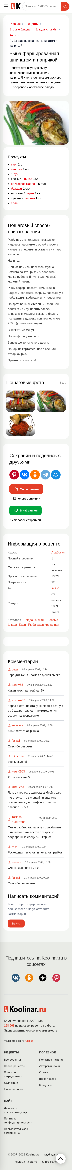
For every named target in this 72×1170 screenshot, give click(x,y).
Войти (16, 923)
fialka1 (16, 740)
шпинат (27, 178)
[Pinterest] (14, 474)
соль (14, 203)
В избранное (29, 510)
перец (30, 193)
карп (14, 164)
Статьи (43, 1072)
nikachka (18, 756)
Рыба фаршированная (43, 624)
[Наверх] (61, 1159)
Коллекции (11, 1082)
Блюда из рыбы (34, 620)
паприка (16, 169)
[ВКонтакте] (24, 474)
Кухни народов (13, 1089)
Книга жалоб (50, 1161)
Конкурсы (45, 1085)
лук (15, 174)
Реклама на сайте (25, 1161)
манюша (17, 725)
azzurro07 (18, 700)
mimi (15, 847)
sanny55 (17, 684)
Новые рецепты (14, 1066)
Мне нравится (29, 489)
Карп (22, 624)
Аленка (29, 1040)
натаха (16, 862)
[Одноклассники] (35, 474)
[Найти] (65, 6)
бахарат (16, 188)
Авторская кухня (50, 1066)
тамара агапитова (18, 819)
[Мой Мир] (56, 474)
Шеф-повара (47, 1078)
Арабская (58, 552)
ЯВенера (18, 787)
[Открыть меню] (6, 6)
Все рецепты (12, 1059)
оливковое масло (23, 183)
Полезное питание (51, 1059)
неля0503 (18, 771)
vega (15, 669)
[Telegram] (45, 474)
